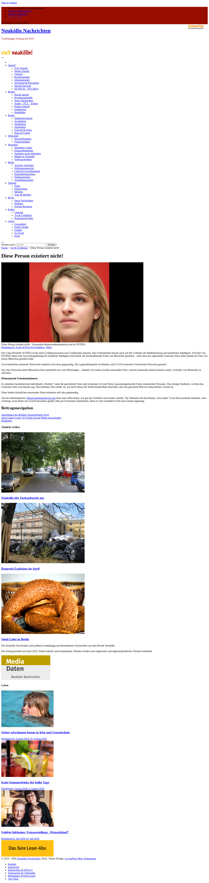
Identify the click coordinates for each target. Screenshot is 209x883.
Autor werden (15, 17)
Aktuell (12, 65)
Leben (11, 221)
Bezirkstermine (22, 77)
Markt (11, 162)
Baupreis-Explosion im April (20, 568)
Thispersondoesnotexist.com (41, 398)
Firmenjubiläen (22, 141)
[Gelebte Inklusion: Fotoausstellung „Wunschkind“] (27, 825)
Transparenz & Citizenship (21, 873)
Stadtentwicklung (23, 118)
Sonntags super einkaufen (27, 153)
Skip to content (9, 2)
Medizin (18, 191)
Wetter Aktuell (21, 71)
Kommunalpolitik (23, 97)
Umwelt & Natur (23, 130)
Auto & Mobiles (22, 194)
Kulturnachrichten (23, 218)
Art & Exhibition (23, 215)
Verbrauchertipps (23, 159)
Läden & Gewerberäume (27, 171)
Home (4, 247)
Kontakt (12, 864)
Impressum (13, 867)
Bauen (11, 115)
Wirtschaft (13, 136)
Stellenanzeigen (22, 177)
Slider (49, 347)
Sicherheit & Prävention (26, 83)
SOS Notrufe (21, 68)
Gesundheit (20, 224)
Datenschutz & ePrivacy (20, 870)
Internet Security (22, 85)
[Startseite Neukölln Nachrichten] (9, 62)
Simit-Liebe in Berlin (15, 639)
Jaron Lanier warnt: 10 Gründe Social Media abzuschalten (31, 417)
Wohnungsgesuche (24, 168)
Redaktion (6, 347)
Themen (12, 183)
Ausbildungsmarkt (23, 180)
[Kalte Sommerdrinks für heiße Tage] (27, 776)
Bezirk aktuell (21, 94)
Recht (11, 197)
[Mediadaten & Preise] (25, 679)
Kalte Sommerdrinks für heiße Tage (25, 782)
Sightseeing (20, 109)
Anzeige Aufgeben (24, 165)
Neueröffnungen (22, 138)
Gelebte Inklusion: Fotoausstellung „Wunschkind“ (35, 832)
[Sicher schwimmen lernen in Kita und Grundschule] (27, 726)
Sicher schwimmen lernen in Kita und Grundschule (35, 732)
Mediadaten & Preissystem (21, 876)
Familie (18, 230)
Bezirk (11, 91)
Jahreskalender (22, 80)
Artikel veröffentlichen (19, 11)
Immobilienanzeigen (24, 174)
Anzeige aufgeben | (18, 14)
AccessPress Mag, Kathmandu (80, 858)
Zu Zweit (19, 233)
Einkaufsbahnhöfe (23, 150)
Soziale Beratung (23, 206)
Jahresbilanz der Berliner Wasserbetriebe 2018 (25, 414)
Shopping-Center (23, 147)
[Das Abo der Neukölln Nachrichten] (27, 855)
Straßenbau (20, 124)
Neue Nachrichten (23, 100)
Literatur (18, 212)
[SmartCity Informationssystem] (195, 27)
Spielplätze (20, 127)
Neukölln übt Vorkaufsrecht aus (22, 498)
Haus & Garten (22, 133)
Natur (17, 186)
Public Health (21, 227)
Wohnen (18, 203)
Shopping (13, 144)
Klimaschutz (20, 188)
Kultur (11, 209)
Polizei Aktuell (22, 106)
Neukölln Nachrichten (26, 31)
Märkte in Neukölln (24, 156)
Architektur (20, 121)
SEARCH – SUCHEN (26, 88)
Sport (17, 236)
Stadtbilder (19, 112)
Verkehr (18, 74)
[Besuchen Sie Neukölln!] (16, 53)
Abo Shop (13, 878)
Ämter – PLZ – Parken (26, 103)
